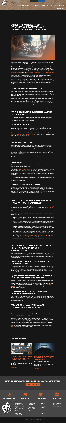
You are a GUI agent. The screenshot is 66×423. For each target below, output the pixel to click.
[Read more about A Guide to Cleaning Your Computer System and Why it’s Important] (21, 348)
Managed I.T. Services (45, 404)
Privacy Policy (44, 413)
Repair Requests (57, 406)
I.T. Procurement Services (44, 407)
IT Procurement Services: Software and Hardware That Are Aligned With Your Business (44, 357)
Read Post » (14, 367)
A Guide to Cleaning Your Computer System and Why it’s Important (21, 358)
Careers (42, 412)
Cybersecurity (44, 408)
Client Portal (56, 404)
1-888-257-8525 (19, 414)
